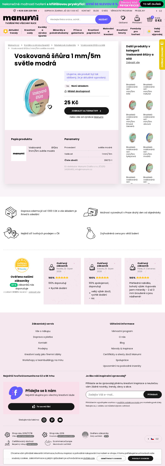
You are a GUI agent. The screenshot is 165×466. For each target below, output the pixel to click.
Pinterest (52, 420)
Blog (96, 10)
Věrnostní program (121, 10)
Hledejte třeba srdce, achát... (65, 19)
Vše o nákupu (42, 331)
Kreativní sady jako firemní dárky (43, 354)
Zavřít (161, 4)
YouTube (61, 420)
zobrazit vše (34, 292)
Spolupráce (122, 360)
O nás (105, 10)
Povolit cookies (140, 458)
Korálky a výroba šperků (36, 45)
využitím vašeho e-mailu (128, 402)
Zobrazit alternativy (85, 110)
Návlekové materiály (65, 45)
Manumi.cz (13, 45)
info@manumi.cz (83, 169)
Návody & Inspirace (122, 348)
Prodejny (140, 10)
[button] (50, 107)
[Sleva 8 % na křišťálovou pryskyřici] (82, 3)
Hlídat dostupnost (79, 91)
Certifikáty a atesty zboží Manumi (122, 354)
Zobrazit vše (133, 62)
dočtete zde (89, 458)
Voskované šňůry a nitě (93, 45)
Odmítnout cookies (111, 458)
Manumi (98, 117)
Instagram (44, 420)
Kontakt (86, 10)
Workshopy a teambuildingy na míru (42, 360)
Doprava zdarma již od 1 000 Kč (62, 10)
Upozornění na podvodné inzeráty (122, 366)
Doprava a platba (43, 337)
